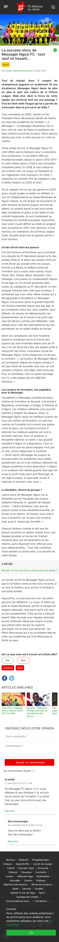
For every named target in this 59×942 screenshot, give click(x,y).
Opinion (28, 880)
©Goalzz (54, 43)
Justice (9, 876)
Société (39, 888)
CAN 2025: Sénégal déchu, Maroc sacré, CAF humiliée (12, 710)
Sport (6, 64)
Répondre (10, 811)
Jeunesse (8, 667)
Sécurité (26, 888)
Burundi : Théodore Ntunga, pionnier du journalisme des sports (37, 711)
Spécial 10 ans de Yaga (23, 892)
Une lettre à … (42, 901)
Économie (43, 868)
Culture (10, 868)
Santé (15, 888)
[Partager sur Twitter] (12, 678)
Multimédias (43, 876)
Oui (8, 660)
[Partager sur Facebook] (5, 678)
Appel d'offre (22, 864)
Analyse (7, 864)
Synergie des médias (28, 897)
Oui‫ (31, 932)
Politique (40, 880)
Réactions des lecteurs (16, 884)
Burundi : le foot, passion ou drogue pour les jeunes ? (29, 570)
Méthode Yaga (25, 876)
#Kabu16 (23, 859)
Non (23, 660)
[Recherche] (53, 7)
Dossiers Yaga (26, 868)
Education (26, 872)
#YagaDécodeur (40, 859)
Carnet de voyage (42, 864)
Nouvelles (15, 880)
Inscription (41, 872)
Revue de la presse (41, 884)
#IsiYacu (10, 859)
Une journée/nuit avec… (18, 901)
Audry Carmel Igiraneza (18, 70)
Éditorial (13, 872)
